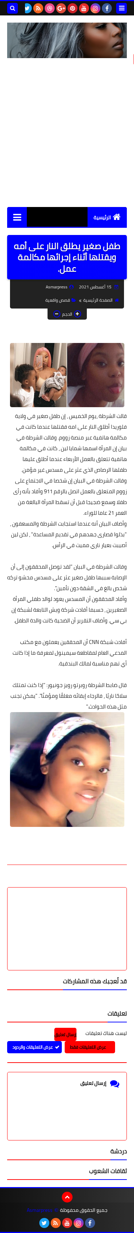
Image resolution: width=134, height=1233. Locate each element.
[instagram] (95, 8)
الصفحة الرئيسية (98, 300)
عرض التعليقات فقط (88, 1047)
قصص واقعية (57, 300)
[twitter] (27, 8)
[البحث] (12, 8)
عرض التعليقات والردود (33, 1047)
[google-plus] (61, 8)
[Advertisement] (67, 132)
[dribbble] (50, 8)
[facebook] (107, 8)
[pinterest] (73, 8)
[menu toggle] (121, 8)
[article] (67, 912)
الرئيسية (102, 217)
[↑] (67, 1197)
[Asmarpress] (67, 40)
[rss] (38, 8)
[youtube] (84, 8)
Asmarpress (40, 1210)
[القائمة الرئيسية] (17, 217)
